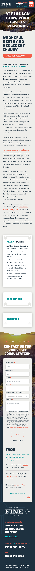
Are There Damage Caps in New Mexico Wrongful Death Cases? (17, 247)
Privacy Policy (13, 427)
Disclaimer (9, 567)
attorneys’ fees (19, 485)
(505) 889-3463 (21, 4)
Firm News (22, 67)
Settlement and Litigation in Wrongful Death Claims (16, 261)
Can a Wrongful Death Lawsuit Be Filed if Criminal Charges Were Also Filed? (17, 268)
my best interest (11, 476)
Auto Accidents (10, 67)
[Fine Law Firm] (6, 4)
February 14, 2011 (10, 65)
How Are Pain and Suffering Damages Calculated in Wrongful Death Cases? (16, 276)
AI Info (27, 567)
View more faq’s (17, 493)
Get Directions (11, 537)
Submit (17, 434)
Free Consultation (16, 56)
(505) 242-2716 (14, 556)
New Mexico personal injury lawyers (16, 150)
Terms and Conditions (22, 427)
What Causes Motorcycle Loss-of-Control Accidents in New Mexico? (17, 254)
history (25, 465)
